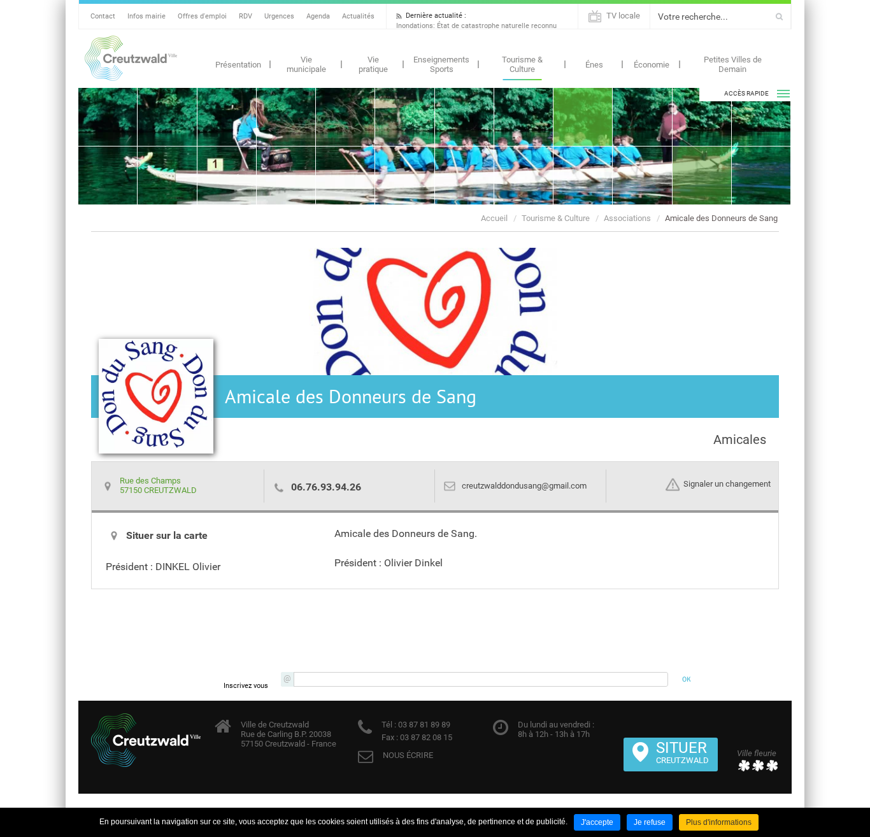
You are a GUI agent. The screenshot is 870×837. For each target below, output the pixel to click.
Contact (102, 16)
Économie (651, 64)
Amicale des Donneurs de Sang (721, 218)
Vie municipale (306, 64)
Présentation (238, 64)
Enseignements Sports (441, 64)
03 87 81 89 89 (423, 724)
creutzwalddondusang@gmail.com (524, 485)
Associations (627, 218)
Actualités (358, 16)
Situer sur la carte (167, 535)
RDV (245, 16)
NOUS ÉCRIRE (408, 755)
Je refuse (650, 822)
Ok (779, 16)
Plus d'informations (719, 822)
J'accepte (597, 822)
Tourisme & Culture (522, 64)
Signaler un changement (727, 484)
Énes (594, 64)
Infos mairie (146, 16)
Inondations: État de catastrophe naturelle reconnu (476, 26)
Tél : (389, 724)
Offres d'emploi (202, 16)
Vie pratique (373, 64)
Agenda (318, 16)
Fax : (390, 737)
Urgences (279, 16)
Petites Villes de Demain (733, 64)
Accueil (494, 218)
